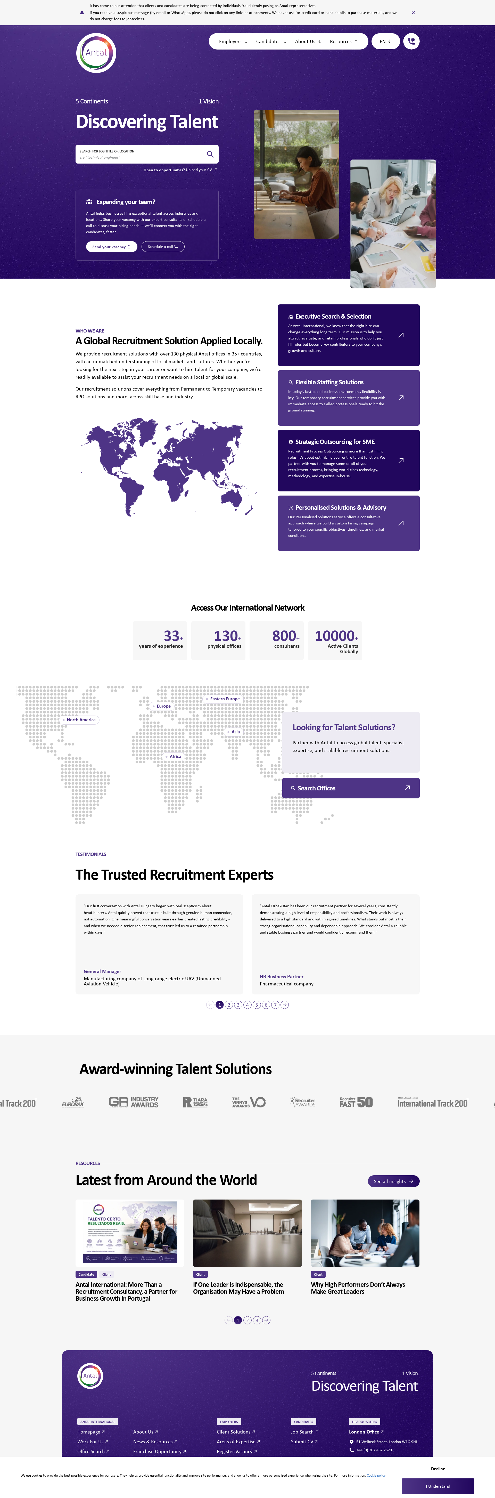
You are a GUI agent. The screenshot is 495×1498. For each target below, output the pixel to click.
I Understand (438, 1486)
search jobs (210, 154)
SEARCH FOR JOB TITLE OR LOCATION (107, 151)
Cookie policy (376, 1475)
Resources (341, 41)
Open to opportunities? (178, 170)
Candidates (268, 41)
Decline (438, 1468)
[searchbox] (143, 157)
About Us (305, 41)
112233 (409, 36)
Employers (230, 41)
